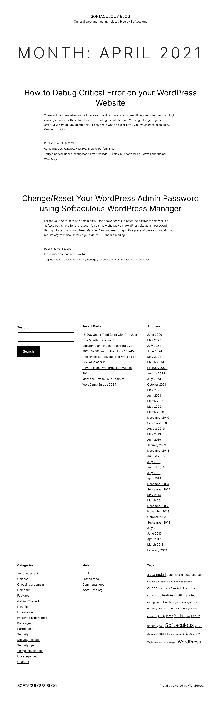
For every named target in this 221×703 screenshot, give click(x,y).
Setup (161, 626)
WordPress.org (92, 590)
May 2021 (154, 390)
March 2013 (155, 544)
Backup (151, 581)
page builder (191, 609)
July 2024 (154, 345)
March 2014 (155, 500)
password (104, 259)
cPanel (81, 259)
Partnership (25, 628)
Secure (195, 616)
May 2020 (154, 406)
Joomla (166, 602)
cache (163, 582)
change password (65, 259)
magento (176, 602)
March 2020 (155, 412)
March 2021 (155, 401)
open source (176, 608)
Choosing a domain (30, 584)
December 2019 (158, 417)
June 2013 (154, 533)
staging (151, 634)
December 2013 (158, 506)
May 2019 (154, 434)
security (152, 626)
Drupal (189, 588)
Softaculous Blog (110, 16)
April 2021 (154, 395)
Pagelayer (24, 623)
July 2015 (153, 473)
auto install (156, 574)
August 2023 (156, 373)
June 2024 (154, 351)
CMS (177, 581)
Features (68, 148)
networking (152, 609)
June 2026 (154, 334)
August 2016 (156, 467)
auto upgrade (193, 574)
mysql (197, 602)
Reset (115, 259)
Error (93, 154)
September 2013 (158, 522)
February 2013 (157, 550)
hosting (151, 602)
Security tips (25, 645)
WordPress (51, 159)
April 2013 (154, 539)
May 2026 (154, 340)
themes (162, 154)
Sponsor (198, 626)
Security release (28, 640)
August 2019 (156, 428)
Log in (86, 573)
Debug (68, 154)
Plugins (114, 154)
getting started (185, 595)
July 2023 (154, 379)
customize (164, 588)
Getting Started (28, 601)
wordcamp (172, 643)
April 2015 (154, 478)
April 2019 (154, 439)
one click (162, 608)
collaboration (186, 582)
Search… (23, 327)
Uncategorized (27, 656)
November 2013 (158, 511)
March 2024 (155, 362)
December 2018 (158, 450)
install (158, 602)
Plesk (169, 616)
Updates (23, 662)
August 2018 (156, 456)
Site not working (130, 154)
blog (158, 581)
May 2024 (154, 356)
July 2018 (153, 462)
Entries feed (90, 579)
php (161, 615)
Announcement (27, 573)
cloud (170, 581)
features (168, 595)
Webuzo (152, 642)
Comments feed (93, 584)
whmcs (163, 642)
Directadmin (178, 588)
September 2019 (158, 423)
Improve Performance (101, 148)
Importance (25, 612)
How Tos (80, 148)
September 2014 (158, 489)
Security (22, 634)
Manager (103, 154)
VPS (200, 633)
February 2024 (157, 368)
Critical (58, 154)
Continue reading (55, 129)
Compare (23, 590)
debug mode (81, 154)
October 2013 (156, 517)
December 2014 (158, 484)
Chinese (22, 579)
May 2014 (154, 495)
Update (191, 634)
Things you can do (30, 651)
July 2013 (154, 528)
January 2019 (156, 445)
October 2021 (156, 384)
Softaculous (149, 154)
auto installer (175, 574)
